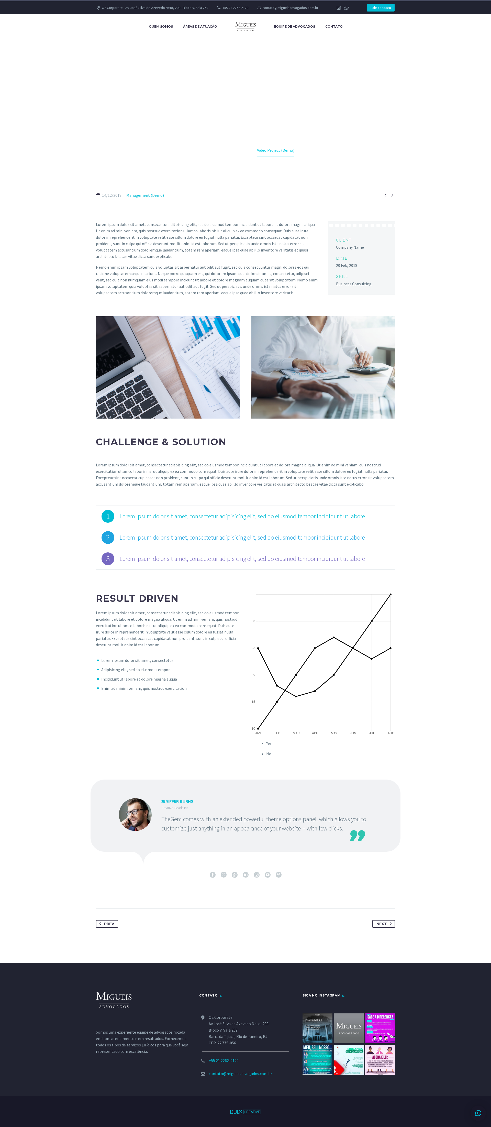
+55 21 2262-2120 (235, 7)
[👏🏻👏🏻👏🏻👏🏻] (380, 1060)
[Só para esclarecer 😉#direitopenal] (380, 1028)
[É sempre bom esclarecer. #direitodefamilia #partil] (317, 1060)
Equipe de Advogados (294, 26)
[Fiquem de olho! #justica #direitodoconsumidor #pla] (349, 1060)
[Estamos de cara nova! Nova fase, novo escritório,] (349, 1028)
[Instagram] (339, 8)
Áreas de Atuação (200, 26)
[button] (478, 1113)
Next (381, 924)
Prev (109, 924)
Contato (334, 26)
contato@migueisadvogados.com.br (290, 7)
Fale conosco (381, 7)
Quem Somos (161, 26)
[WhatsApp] (346, 8)
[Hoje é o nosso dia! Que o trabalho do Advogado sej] (317, 1028)
